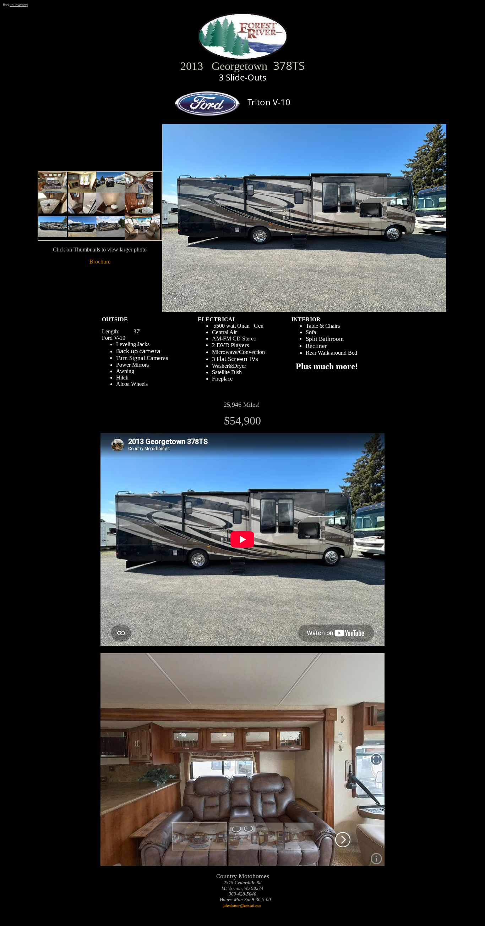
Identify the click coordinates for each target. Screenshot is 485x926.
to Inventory (19, 5)
